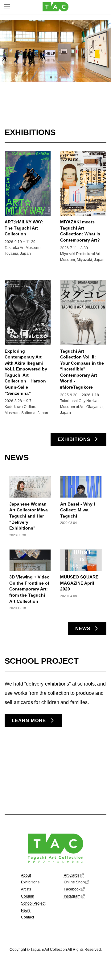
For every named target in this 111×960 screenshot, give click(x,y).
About (26, 875)
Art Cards (72, 875)
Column (27, 896)
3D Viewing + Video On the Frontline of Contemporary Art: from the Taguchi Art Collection (29, 588)
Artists (26, 889)
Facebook (72, 889)
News (26, 910)
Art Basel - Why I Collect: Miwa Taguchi (77, 510)
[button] (51, 77)
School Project (33, 903)
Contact (27, 917)
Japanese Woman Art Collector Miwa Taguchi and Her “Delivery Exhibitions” (28, 516)
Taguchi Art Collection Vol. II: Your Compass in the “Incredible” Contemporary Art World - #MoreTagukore (82, 369)
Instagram (72, 896)
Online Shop (74, 882)
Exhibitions (30, 882)
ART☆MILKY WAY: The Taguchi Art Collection (24, 227)
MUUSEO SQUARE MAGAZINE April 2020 (79, 582)
